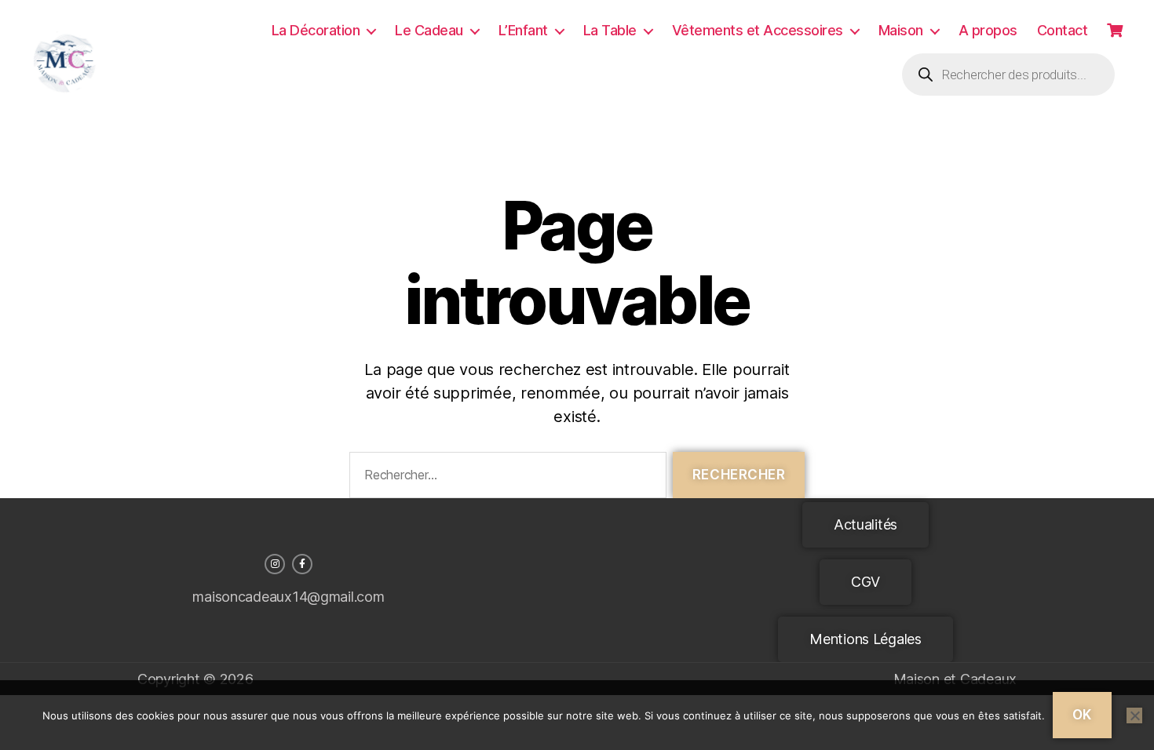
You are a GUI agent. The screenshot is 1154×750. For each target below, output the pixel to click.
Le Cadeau (429, 30)
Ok (1082, 715)
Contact (1062, 30)
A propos (988, 30)
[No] (1134, 715)
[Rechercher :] (504, 478)
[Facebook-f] (302, 564)
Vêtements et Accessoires (757, 30)
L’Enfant (523, 30)
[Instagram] (275, 564)
